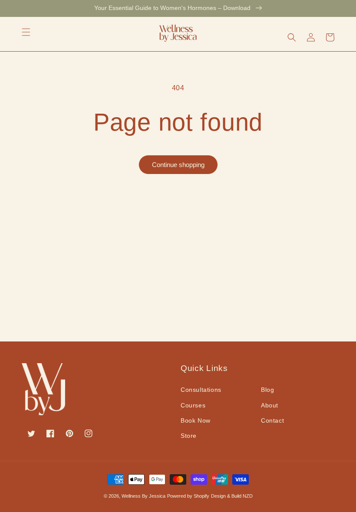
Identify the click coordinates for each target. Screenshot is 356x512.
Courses (193, 405)
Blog (267, 389)
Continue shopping (178, 164)
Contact (272, 420)
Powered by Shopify (188, 496)
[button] (26, 32)
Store (189, 435)
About (269, 405)
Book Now (196, 420)
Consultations (201, 389)
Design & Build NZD (232, 496)
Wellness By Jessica (143, 496)
